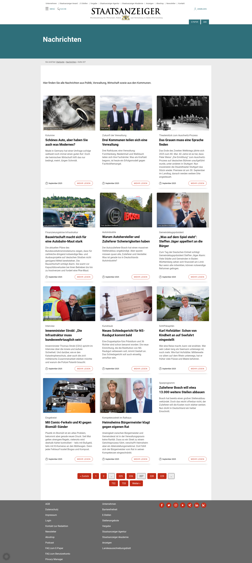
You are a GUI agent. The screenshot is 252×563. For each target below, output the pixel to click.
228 (152, 476)
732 (114, 483)
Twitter (168, 505)
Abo (205, 22)
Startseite (60, 62)
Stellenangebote (110, 520)
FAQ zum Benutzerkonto (57, 553)
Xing (189, 505)
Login (48, 520)
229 (162, 476)
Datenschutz (51, 509)
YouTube (182, 505)
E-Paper (194, 22)
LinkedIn (196, 505)
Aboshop (160, 3)
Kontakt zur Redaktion (56, 526)
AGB (47, 504)
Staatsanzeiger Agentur (109, 3)
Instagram (175, 505)
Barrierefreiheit (109, 509)
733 (124, 483)
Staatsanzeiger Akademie (132, 3)
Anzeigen (150, 3)
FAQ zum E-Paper (54, 548)
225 (121, 476)
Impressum (51, 515)
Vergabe (93, 3)
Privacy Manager (54, 559)
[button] (6, 556)
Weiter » (136, 483)
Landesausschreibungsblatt (116, 548)
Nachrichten (71, 62)
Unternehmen (51, 3)
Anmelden (202, 9)
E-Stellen (84, 3)
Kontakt (181, 3)
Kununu (203, 505)
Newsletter (170, 3)
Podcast (49, 542)
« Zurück (84, 476)
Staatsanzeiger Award (69, 3)
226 (131, 476)
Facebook (161, 505)
